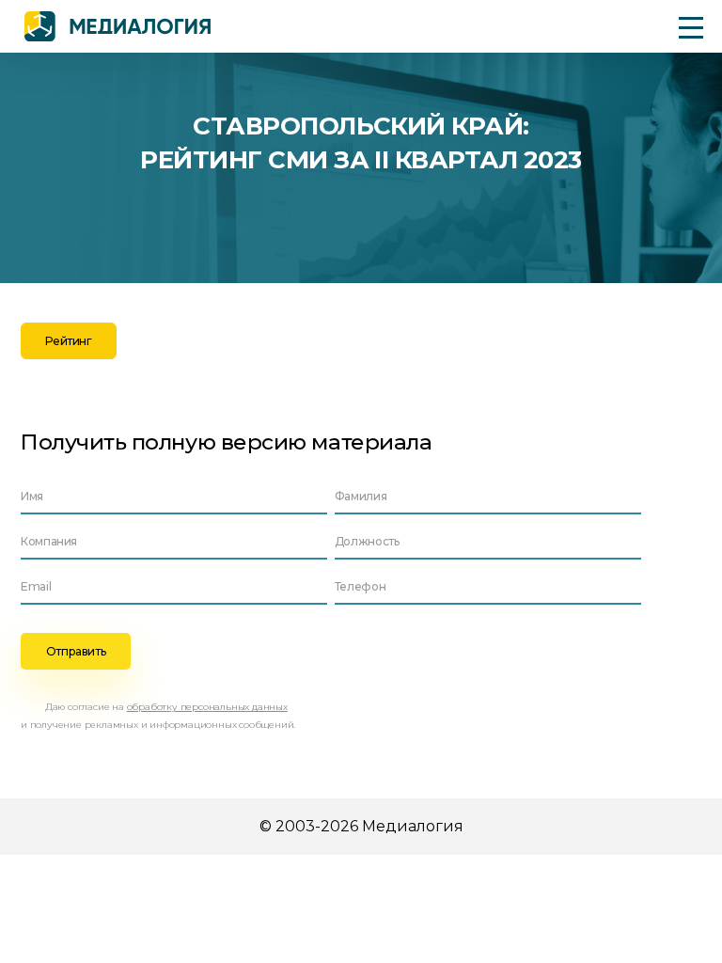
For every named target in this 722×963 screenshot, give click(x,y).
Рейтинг (68, 341)
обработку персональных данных (207, 707)
